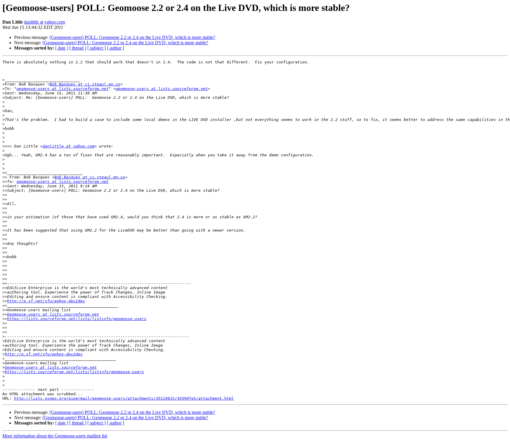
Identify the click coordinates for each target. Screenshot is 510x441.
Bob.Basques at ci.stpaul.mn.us (85, 84)
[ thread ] (77, 47)
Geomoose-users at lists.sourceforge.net (53, 314)
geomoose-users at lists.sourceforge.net (63, 88)
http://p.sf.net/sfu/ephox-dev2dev (46, 301)
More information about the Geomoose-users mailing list (54, 435)
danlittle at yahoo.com (44, 21)
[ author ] (115, 47)
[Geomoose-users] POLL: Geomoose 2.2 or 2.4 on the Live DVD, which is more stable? (132, 37)
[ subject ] (96, 47)
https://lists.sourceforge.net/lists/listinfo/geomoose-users (76, 319)
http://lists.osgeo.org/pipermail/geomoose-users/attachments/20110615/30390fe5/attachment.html (124, 398)
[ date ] (61, 47)
